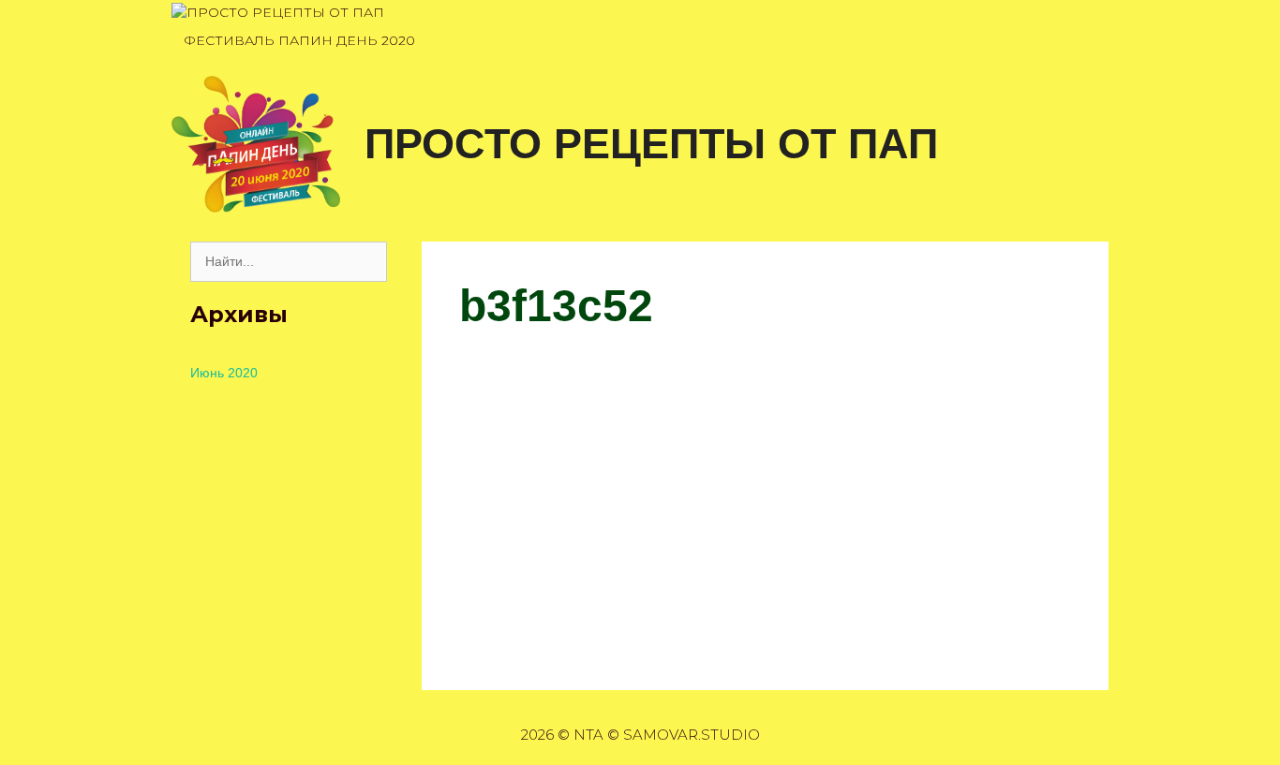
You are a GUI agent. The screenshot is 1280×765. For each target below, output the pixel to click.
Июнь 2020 (224, 372)
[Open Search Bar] (1088, 40)
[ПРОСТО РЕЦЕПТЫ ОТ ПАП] (277, 12)
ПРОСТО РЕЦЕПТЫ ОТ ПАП (651, 144)
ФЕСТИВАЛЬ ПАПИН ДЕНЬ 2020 (299, 40)
